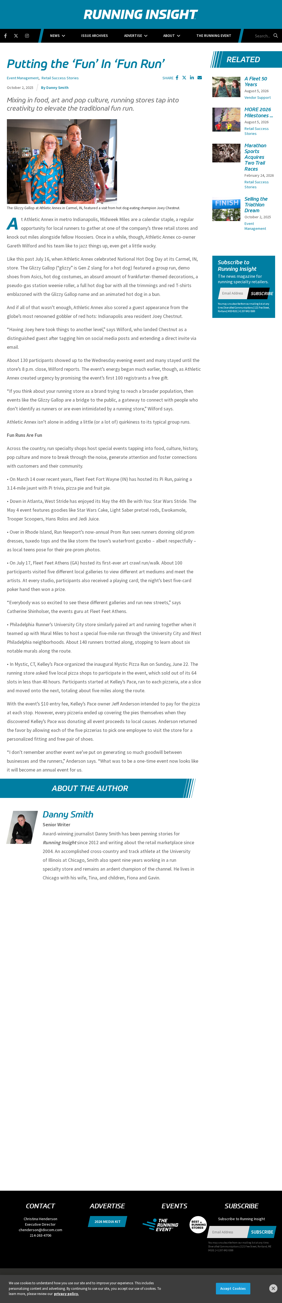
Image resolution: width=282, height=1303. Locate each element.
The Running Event (213, 35)
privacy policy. (66, 1293)
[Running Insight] (141, 14)
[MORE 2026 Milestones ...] (226, 126)
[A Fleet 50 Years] (226, 87)
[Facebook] (9, 34)
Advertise (133, 35)
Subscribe (262, 293)
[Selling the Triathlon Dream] (226, 218)
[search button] (275, 35)
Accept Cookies (233, 1288)
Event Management (23, 77)
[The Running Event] (163, 1224)
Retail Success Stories (60, 77)
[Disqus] (104, 958)
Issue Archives (94, 35)
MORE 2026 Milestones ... (259, 112)
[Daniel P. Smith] (21, 832)
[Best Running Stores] (195, 1224)
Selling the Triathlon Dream (256, 205)
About (169, 35)
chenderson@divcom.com (40, 1229)
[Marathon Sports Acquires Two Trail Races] (226, 153)
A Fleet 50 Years (256, 82)
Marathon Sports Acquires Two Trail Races (255, 157)
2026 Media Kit (107, 1221)
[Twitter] (19, 34)
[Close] (273, 1288)
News (55, 35)
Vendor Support (258, 97)
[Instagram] (30, 34)
